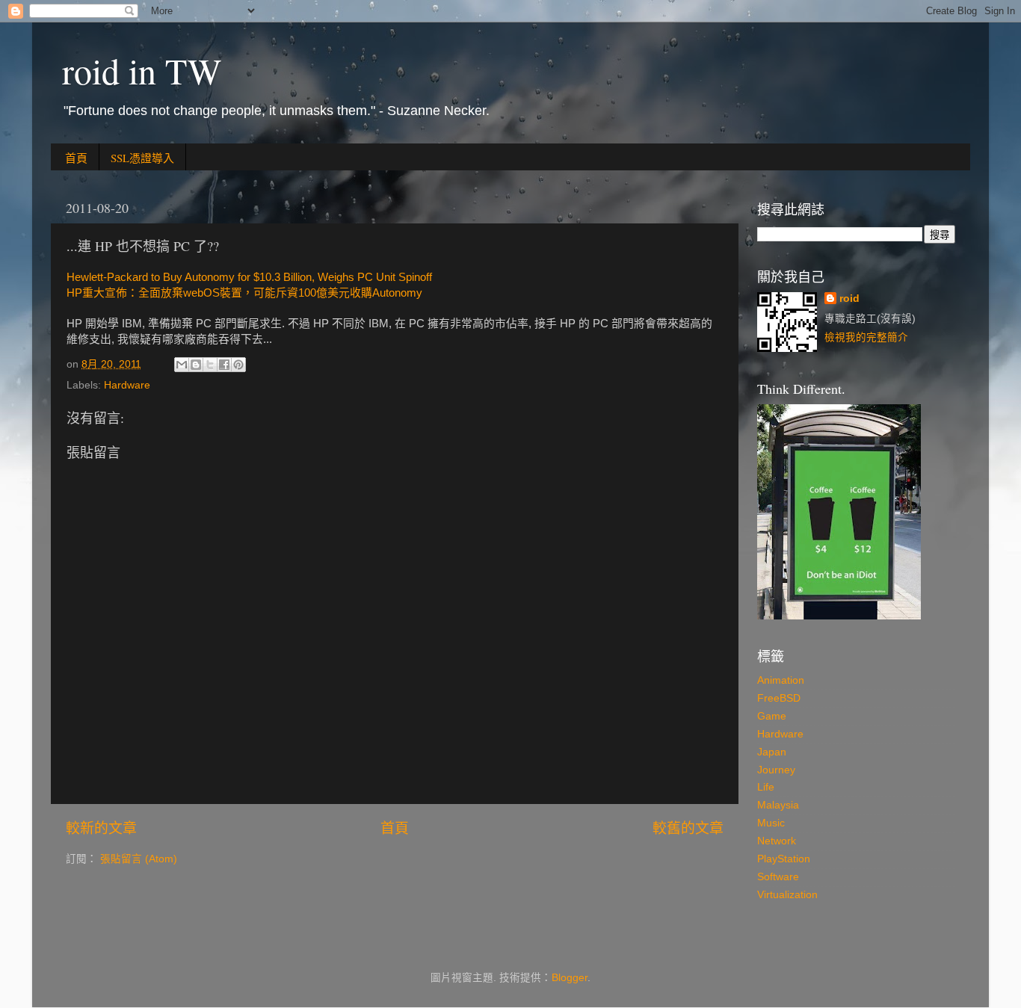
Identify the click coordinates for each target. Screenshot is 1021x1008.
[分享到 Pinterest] (238, 364)
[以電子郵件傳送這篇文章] (181, 364)
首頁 (76, 157)
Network (776, 841)
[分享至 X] (210, 364)
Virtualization (787, 894)
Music (771, 823)
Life (765, 787)
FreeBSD (779, 698)
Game (771, 716)
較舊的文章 (688, 828)
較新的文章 (101, 828)
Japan (771, 752)
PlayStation (783, 859)
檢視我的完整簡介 (866, 337)
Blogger (569, 977)
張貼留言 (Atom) (138, 859)
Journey (776, 770)
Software (778, 876)
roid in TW (141, 70)
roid (849, 298)
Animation (780, 680)
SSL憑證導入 (142, 157)
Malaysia (778, 805)
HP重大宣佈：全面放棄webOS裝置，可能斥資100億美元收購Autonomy (244, 293)
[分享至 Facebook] (224, 364)
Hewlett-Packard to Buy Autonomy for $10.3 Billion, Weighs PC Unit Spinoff (249, 277)
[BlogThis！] (195, 364)
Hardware (127, 385)
